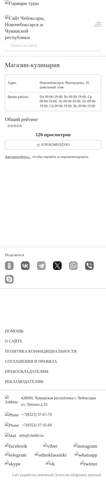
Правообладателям (26, 371)
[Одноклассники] (9, 265)
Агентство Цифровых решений (78, 475)
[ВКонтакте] (25, 265)
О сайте (13, 341)
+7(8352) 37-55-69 (37, 425)
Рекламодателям (24, 382)
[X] (57, 265)
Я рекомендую (55, 145)
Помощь (14, 331)
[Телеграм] (17, 456)
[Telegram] (41, 265)
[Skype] (9, 279)
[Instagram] (87, 447)
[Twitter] (90, 465)
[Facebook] (18, 447)
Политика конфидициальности (41, 351)
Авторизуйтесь (17, 157)
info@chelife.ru (31, 435)
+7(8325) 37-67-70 (37, 414)
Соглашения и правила (31, 361)
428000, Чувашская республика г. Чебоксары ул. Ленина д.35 (58, 401)
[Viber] (89, 265)
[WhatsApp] (73, 265)
